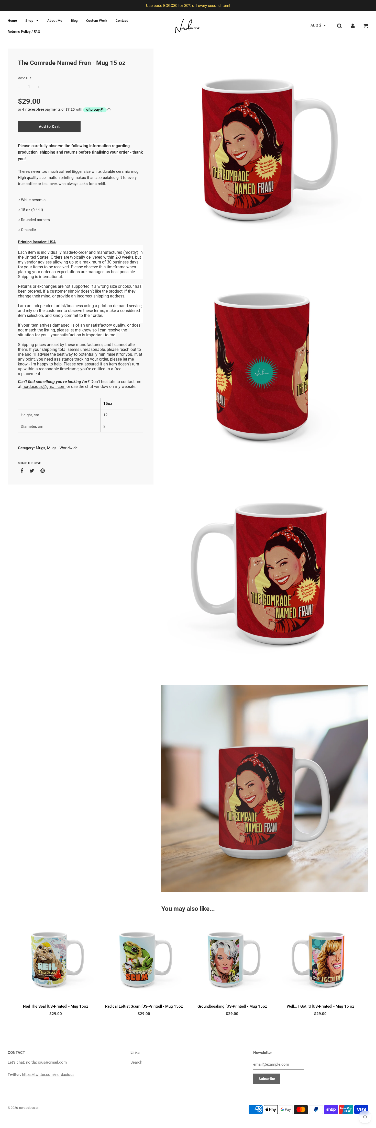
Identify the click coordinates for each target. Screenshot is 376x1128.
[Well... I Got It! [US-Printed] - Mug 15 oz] (320, 960)
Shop (29, 20)
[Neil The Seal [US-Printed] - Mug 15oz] (55, 960)
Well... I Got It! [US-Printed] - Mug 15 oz (320, 1006)
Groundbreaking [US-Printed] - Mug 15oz (232, 1006)
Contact (122, 20)
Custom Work (96, 20)
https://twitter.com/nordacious (48, 1074)
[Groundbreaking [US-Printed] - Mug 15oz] (232, 960)
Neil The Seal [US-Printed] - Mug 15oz (55, 1006)
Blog (74, 20)
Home (12, 20)
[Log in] (353, 25)
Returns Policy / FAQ (24, 31)
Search (136, 1062)
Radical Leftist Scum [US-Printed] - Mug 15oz (144, 1006)
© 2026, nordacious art (23, 1108)
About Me (54, 20)
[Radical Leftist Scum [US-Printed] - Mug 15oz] (144, 960)
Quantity (25, 77)
